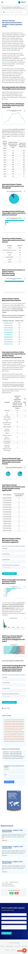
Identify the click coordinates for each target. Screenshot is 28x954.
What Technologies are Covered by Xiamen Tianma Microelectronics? (14, 738)
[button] (2, 2)
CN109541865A (8, 337)
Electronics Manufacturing (7, 884)
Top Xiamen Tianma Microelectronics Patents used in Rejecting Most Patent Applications (14, 734)
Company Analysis (9, 7)
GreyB (18, 942)
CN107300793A (8, 325)
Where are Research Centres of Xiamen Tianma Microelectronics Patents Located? (14, 728)
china (7, 882)
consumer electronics (13, 882)
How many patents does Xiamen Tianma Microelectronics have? (14, 719)
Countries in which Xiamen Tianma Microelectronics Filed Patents (14, 726)
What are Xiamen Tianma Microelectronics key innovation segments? (14, 736)
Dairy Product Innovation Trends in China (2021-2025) (13, 758)
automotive (5, 62)
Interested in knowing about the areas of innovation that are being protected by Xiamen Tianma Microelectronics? (14, 741)
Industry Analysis (9, 946)
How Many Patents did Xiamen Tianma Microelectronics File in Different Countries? (14, 724)
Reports (7, 950)
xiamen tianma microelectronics (8, 885)
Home (3, 7)
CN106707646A (8, 330)
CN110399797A (8, 339)
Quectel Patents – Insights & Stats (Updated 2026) (12, 751)
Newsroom (13, 950)
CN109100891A (8, 332)
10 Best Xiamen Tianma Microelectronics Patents (13, 729)
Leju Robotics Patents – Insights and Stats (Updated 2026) (13, 756)
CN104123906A (8, 341)
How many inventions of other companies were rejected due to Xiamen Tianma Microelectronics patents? (14, 731)
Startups (2, 946)
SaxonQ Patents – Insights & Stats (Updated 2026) (12, 755)
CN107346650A (8, 327)
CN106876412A (6, 303)
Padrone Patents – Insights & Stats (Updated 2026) (12, 753)
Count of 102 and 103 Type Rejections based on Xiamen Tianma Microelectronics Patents (14, 733)
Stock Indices (25, 946)
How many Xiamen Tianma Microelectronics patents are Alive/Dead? (14, 723)
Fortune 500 (17, 946)
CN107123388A (8, 334)
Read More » (5, 840)
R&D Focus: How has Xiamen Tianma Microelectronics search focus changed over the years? (14, 739)
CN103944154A (8, 344)
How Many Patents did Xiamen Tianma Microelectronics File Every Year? (14, 721)
